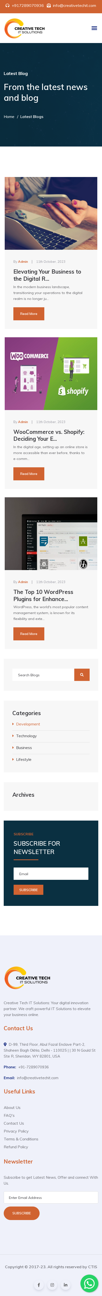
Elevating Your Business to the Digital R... (47, 275)
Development (28, 724)
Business (24, 747)
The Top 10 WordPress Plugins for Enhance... (43, 596)
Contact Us (14, 1123)
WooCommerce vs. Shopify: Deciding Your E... (48, 435)
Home (9, 116)
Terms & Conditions (21, 1138)
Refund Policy (16, 1146)
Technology (26, 735)
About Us (12, 1107)
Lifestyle (23, 759)
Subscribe (21, 1213)
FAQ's (9, 1115)
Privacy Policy (16, 1131)
